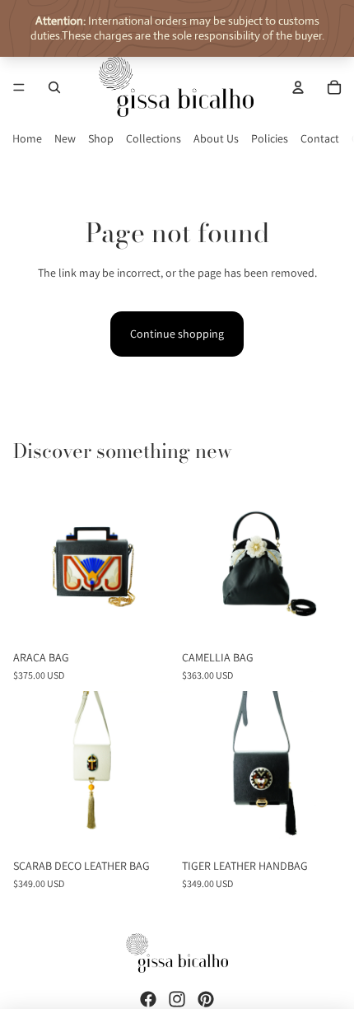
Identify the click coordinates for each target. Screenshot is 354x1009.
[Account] (298, 87)
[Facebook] (148, 999)
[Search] (54, 87)
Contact (319, 138)
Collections (153, 138)
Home (27, 138)
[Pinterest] (206, 999)
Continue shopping (177, 333)
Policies (269, 138)
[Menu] (19, 87)
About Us (216, 138)
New (65, 138)
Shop (101, 138)
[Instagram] (177, 999)
